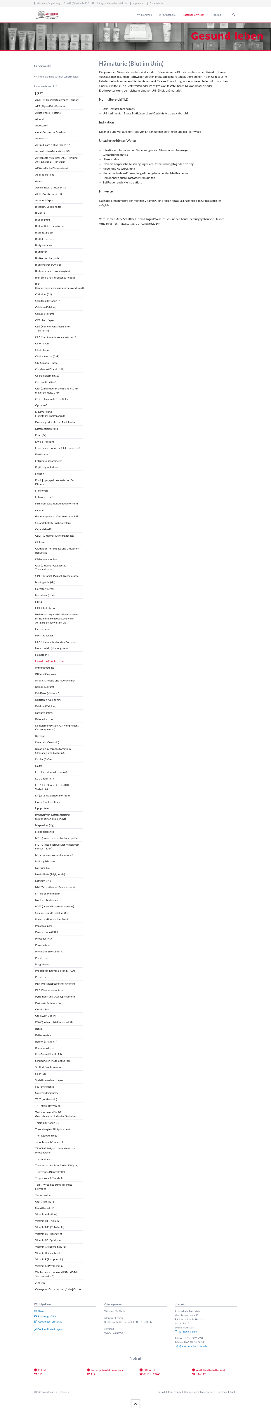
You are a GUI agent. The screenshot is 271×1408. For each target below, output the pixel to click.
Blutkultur (41, 251)
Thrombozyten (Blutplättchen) (52, 1129)
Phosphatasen (43, 945)
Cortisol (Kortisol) (45, 382)
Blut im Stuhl (42, 219)
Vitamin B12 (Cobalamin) (49, 1227)
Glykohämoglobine (46, 559)
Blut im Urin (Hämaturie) (49, 226)
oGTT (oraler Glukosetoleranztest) (54, 906)
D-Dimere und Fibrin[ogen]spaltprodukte (50, 413)
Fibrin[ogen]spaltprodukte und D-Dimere (54, 482)
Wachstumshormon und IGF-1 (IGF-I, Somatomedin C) (56, 1274)
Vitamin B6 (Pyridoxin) (48, 1240)
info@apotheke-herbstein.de (112, 3)
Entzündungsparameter (48, 460)
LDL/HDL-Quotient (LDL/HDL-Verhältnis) (52, 787)
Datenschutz (207, 1391)
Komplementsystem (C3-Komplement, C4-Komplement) (57, 727)
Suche (233, 1391)
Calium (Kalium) (44, 313)
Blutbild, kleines (44, 239)
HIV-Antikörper (44, 635)
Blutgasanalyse (43, 245)
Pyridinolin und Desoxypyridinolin (55, 996)
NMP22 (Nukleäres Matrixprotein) (55, 887)
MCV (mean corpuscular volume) (54, 854)
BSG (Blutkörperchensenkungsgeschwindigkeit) (58, 286)
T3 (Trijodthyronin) (46, 1099)
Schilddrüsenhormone (48, 1067)
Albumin (40, 119)
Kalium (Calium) (44, 686)
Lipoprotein (42, 808)
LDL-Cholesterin (44, 778)
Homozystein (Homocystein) (51, 648)
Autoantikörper (44, 200)
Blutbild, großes (44, 232)
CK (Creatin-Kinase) (46, 362)
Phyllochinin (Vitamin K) (49, 951)
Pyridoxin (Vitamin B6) (48, 1003)
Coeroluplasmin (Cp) (47, 375)
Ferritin (39, 473)
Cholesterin (42, 349)
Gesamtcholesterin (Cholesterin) (53, 522)
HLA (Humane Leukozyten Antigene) (56, 641)
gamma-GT (41, 509)
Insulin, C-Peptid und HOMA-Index (55, 680)
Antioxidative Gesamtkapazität (52, 151)
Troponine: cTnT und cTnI (49, 1178)
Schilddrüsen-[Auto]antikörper (52, 1060)
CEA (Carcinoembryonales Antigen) (55, 337)
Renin (38, 1028)
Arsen (38, 181)
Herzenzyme (42, 629)
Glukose (39, 542)
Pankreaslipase (43, 925)
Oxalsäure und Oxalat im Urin (52, 912)
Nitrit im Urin (43, 880)
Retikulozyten (43, 1035)
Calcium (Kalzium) (45, 307)
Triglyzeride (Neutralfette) (50, 1171)
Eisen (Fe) (40, 435)
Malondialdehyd (44, 831)
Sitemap (222, 1391)
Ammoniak (41, 138)
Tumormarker (43, 1195)
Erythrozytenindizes (46, 467)
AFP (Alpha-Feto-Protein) (50, 106)
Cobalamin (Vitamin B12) (49, 369)
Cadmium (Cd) (43, 294)
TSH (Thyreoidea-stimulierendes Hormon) (53, 1186)
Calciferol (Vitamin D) (47, 300)
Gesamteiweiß (43, 529)
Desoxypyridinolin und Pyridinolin (55, 422)
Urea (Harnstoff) (44, 1208)
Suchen (234, 14)
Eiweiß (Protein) (44, 441)
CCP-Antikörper (44, 320)
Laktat (38, 765)
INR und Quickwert (46, 674)
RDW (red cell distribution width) (54, 1022)
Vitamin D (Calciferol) (47, 1253)
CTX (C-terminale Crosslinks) (51, 399)
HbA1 (38, 601)
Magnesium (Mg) (44, 825)
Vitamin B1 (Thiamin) (47, 1220)
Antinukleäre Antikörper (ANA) (53, 144)
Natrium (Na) (42, 867)
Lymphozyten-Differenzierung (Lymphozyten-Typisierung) (52, 816)
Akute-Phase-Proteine (48, 112)
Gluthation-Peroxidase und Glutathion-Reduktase (57, 550)
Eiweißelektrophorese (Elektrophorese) (57, 447)
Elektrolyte (41, 454)
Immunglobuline (44, 667)
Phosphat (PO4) (44, 938)
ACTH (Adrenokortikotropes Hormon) (57, 99)
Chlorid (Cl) (42, 343)
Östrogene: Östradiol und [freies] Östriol (58, 1289)
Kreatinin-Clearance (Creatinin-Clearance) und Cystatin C (53, 750)
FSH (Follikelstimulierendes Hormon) (56, 503)
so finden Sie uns (188, 1331)
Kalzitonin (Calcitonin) (48, 699)
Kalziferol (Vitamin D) (47, 693)
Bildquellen (190, 1391)
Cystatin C (41, 405)
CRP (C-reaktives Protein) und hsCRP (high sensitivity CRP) (56, 390)
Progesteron (42, 964)
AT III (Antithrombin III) (48, 193)
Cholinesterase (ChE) (47, 356)
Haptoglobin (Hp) (45, 582)
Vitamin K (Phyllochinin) (49, 1265)
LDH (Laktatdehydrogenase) (51, 772)
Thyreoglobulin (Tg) (46, 1135)
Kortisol (40, 735)
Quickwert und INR (46, 1015)
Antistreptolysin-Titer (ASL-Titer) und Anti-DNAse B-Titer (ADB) (56, 159)
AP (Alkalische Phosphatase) (51, 168)
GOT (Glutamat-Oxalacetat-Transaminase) (51, 567)
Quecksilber (42, 1009)
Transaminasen (43, 1158)
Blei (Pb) (40, 213)
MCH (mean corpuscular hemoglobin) (56, 838)
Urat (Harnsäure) (45, 1201)
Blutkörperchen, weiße (48, 264)
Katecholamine (44, 712)
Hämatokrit (41, 654)
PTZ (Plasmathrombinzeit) (50, 990)
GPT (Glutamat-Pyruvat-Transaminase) (57, 575)
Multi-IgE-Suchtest (46, 861)
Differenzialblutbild (46, 428)
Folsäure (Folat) (44, 497)
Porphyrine (41, 957)
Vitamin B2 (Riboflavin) (48, 1233)
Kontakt (160, 1391)
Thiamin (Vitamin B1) (47, 1122)
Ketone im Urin (44, 719)
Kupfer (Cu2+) (43, 759)
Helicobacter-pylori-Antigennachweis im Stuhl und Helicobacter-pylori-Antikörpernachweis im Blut (57, 618)
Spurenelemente (44, 1086)
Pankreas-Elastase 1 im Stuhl (51, 919)
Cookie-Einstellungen (49, 1329)
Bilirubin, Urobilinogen (48, 206)
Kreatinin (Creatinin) (47, 742)
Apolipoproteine (44, 174)
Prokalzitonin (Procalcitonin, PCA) (55, 970)
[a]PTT (39, 93)
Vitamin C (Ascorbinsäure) (50, 1246)
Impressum (174, 1391)
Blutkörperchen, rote (47, 258)
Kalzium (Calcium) (45, 706)
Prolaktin (40, 977)
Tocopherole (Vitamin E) (49, 1141)
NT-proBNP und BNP (47, 893)
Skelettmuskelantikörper (49, 1080)
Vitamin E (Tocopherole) (49, 1259)
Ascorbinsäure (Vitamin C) (50, 187)
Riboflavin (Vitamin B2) (48, 1054)
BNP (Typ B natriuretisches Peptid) (55, 277)
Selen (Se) (40, 1073)
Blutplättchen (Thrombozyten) (52, 271)
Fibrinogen (41, 490)
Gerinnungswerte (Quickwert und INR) (57, 516)
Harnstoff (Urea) (44, 588)
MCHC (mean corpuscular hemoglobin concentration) (57, 846)
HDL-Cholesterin (45, 607)
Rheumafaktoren (44, 1048)
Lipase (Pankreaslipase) (48, 801)
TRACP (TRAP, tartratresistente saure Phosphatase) (56, 1150)
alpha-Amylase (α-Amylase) (50, 131)
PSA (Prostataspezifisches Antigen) (55, 983)
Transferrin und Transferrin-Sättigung (56, 1165)
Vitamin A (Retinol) (46, 1214)
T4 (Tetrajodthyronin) (47, 1105)
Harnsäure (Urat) (45, 595)
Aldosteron (41, 125)
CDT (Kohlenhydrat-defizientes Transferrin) (53, 328)
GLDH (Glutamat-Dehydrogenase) (54, 535)
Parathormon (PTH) (46, 932)
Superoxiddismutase (46, 1092)
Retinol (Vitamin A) (46, 1041)
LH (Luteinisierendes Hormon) (52, 795)
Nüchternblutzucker (46, 900)
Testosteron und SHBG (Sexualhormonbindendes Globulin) (55, 1114)
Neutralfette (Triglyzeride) (50, 874)
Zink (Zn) (40, 1282)
